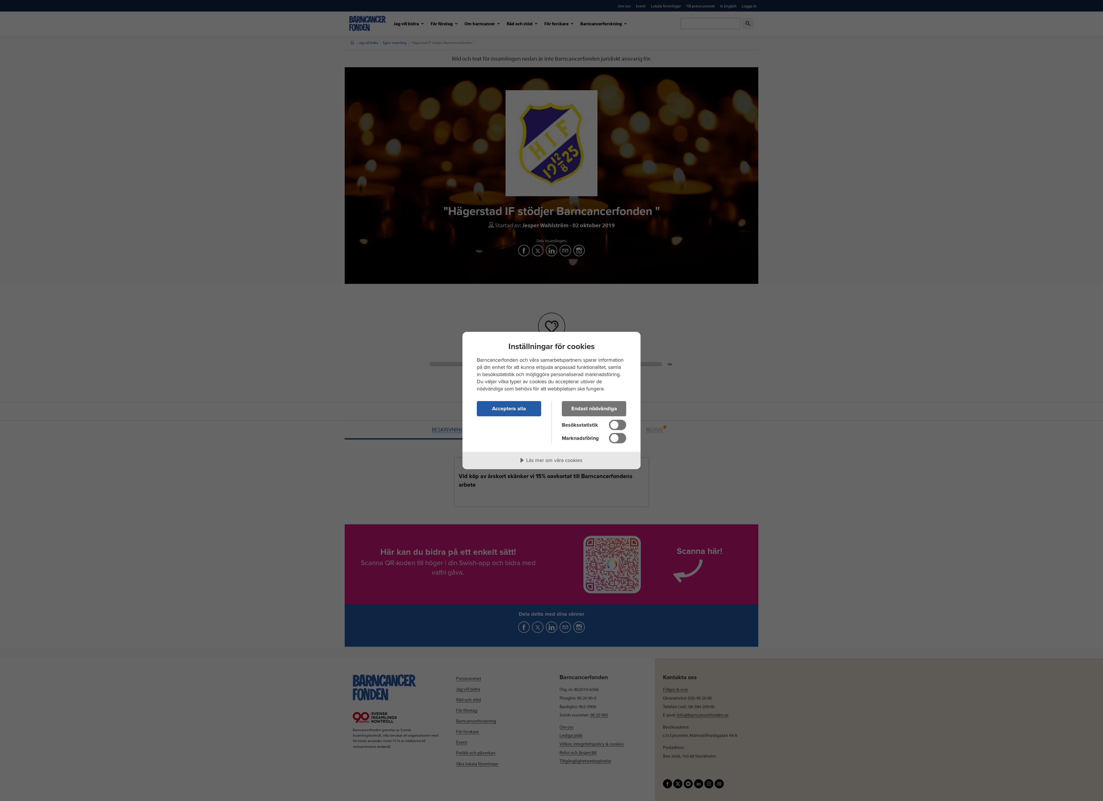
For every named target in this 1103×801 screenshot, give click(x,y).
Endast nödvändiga (594, 408)
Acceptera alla (509, 408)
